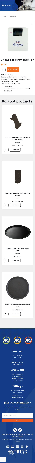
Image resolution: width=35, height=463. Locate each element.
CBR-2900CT (17, 252)
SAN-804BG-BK (17, 197)
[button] (31, 23)
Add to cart (13, 69)
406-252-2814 (19, 395)
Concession (4, 79)
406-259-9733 (19, 397)
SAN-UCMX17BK (17, 141)
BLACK (7, 83)
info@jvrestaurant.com (17, 434)
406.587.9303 (5, 434)
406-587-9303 (20, 362)
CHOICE (12, 83)
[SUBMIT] (17, 420)
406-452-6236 (19, 380)
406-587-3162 (19, 364)
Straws (11, 79)
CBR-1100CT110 (17, 307)
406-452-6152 (20, 378)
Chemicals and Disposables (17, 77)
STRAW (17, 83)
